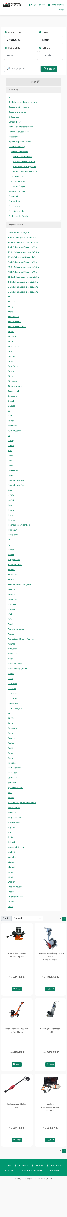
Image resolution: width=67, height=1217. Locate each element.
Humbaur (12, 530)
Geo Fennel (13, 470)
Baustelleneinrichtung (19, 107)
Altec (10, 312)
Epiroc (11, 421)
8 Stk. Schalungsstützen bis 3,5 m (23, 287)
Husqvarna (13, 535)
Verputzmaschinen (17, 211)
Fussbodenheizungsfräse (24, 166)
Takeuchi (12, 812)
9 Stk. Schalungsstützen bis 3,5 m (23, 292)
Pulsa (10, 753)
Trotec (11, 837)
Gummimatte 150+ (16, 485)
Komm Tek (13, 574)
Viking (11, 862)
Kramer (11, 579)
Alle (10, 97)
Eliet (10, 416)
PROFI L (11, 718)
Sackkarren (13, 778)
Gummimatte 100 (16, 480)
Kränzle (11, 589)
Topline (11, 827)
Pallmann (12, 728)
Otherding (13, 703)
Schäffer (12, 783)
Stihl (10, 793)
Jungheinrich (14, 559)
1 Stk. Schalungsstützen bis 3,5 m (22, 237)
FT (9, 436)
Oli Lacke (12, 688)
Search (51, 69)
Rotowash (12, 773)
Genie (10, 465)
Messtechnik (14, 137)
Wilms (11, 902)
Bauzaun (12, 356)
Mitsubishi (13, 649)
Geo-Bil (11, 475)
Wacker (11, 882)
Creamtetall (13, 391)
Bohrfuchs (13, 366)
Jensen (11, 555)
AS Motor (12, 302)
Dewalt (11, 401)
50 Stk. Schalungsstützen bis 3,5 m (23, 277)
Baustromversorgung (18, 112)
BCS (10, 351)
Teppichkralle (14, 817)
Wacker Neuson (15, 887)
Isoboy (11, 550)
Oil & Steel (12, 683)
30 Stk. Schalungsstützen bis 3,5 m (23, 267)
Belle (10, 361)
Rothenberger (14, 768)
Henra (11, 510)
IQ (9, 545)
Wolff (10, 907)
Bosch (11, 371)
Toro (10, 832)
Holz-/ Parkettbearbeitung (21, 127)
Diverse (11, 406)
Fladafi (11, 445)
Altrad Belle (13, 317)
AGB (10, 1165)
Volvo (10, 872)
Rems (10, 758)
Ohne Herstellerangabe (18, 232)
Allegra (11, 307)
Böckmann (13, 381)
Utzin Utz (12, 852)
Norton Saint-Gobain (18, 669)
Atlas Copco (13, 346)
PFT (9, 713)
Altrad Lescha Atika (17, 326)
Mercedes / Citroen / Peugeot (21, 639)
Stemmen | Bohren (17, 191)
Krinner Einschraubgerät (19, 584)
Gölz (10, 490)
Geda (10, 455)
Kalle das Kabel (15, 564)
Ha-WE (11, 500)
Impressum (24, 1165)
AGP (10, 297)
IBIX (10, 540)
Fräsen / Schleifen (19, 152)
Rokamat (12, 763)
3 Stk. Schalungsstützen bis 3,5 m (23, 262)
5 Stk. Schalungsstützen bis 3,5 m (23, 272)
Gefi (10, 460)
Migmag (11, 644)
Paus (10, 733)
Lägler (11, 614)
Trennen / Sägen (18, 186)
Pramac (11, 738)
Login (34, 5)
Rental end (14, 48)
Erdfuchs (12, 426)
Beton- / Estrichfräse (22, 156)
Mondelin (12, 654)
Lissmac (11, 609)
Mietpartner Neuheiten (32, 1170)
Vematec (12, 857)
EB (9, 411)
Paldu (10, 723)
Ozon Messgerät (15, 708)
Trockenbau (14, 201)
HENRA (11, 495)
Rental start (15, 32)
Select (18, 989)
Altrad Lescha (14, 322)
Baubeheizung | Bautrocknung (23, 102)
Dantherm (13, 396)
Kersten (11, 569)
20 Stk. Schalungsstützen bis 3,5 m (23, 252)
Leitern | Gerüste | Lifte (19, 132)
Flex (10, 450)
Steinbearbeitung (17, 147)
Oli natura (12, 698)
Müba (10, 659)
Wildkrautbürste (15, 897)
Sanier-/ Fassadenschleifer (25, 171)
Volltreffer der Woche (19, 216)
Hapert (11, 505)
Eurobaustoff (14, 431)
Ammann (12, 336)
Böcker (11, 376)
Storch (11, 797)
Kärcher (12, 594)
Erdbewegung (15, 117)
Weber (11, 892)
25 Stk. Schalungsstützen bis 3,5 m (23, 257)
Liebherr (12, 604)
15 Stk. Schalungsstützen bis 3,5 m (23, 242)
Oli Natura (12, 693)
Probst (11, 743)
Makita (11, 624)
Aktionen (40, 1165)
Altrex (11, 331)
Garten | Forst (15, 122)
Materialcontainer (16, 629)
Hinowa (11, 520)
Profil (10, 748)
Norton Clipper (15, 664)
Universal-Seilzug (16, 847)
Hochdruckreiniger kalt (19, 525)
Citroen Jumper (15, 386)
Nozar (11, 674)
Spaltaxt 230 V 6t (15, 788)
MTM (10, 619)
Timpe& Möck (14, 822)
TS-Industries (14, 807)
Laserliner (12, 599)
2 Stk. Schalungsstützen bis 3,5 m (23, 247)
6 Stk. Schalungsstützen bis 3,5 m (23, 282)
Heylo (10, 515)
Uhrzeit (46, 32)
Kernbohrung (17, 176)
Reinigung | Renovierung (20, 142)
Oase (10, 678)
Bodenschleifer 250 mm (24, 161)
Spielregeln (54, 1170)
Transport (13, 196)
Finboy (11, 440)
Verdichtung (14, 206)
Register (42, 5)
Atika (10, 341)
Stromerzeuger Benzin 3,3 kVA (22, 802)
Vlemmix (12, 867)
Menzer (11, 634)
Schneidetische (18, 181)
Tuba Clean (13, 842)
